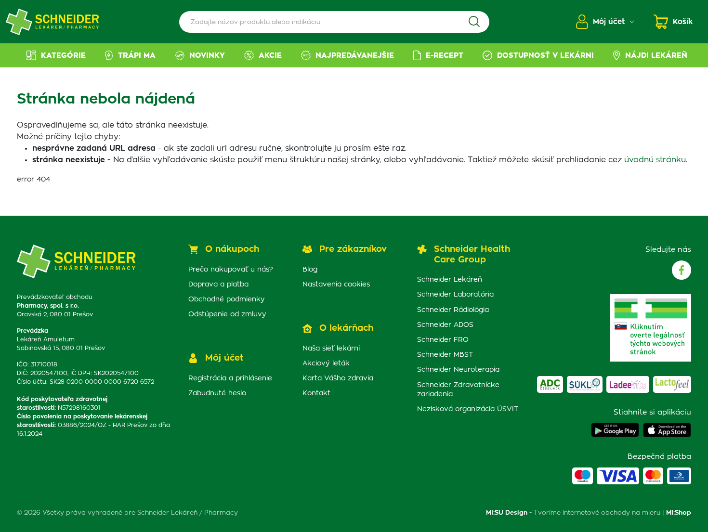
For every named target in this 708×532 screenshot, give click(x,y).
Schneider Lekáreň (449, 279)
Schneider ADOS (445, 325)
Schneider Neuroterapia (458, 369)
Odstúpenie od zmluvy (227, 314)
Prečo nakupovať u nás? (230, 269)
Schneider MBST (445, 354)
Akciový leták (326, 363)
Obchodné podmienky (226, 299)
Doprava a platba (218, 284)
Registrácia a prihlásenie (230, 378)
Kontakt (316, 393)
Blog (309, 269)
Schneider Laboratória (455, 294)
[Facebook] (681, 270)
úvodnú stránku (655, 160)
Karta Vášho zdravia (337, 378)
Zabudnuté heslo (217, 393)
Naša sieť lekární (331, 348)
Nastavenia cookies (336, 284)
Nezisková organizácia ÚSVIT (467, 409)
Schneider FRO (443, 340)
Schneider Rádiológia (453, 310)
